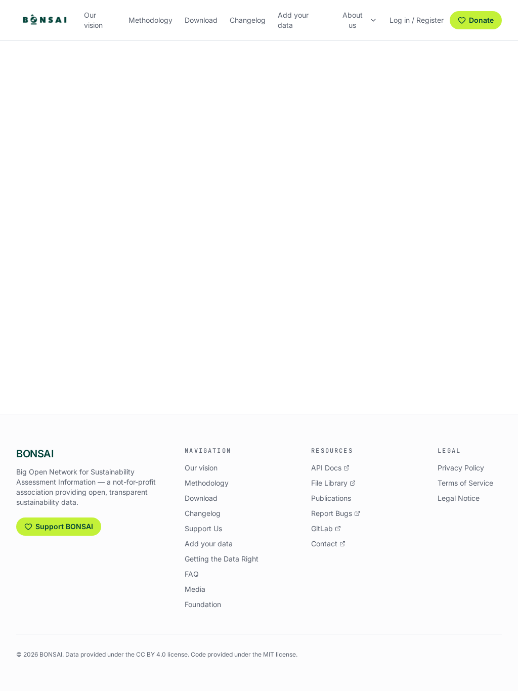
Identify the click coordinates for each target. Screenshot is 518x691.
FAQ (192, 574)
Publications (331, 498)
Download (201, 20)
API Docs (326, 467)
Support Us (203, 528)
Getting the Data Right (221, 558)
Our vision (93, 20)
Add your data (293, 20)
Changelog (248, 20)
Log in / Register (417, 20)
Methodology (150, 20)
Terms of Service (465, 483)
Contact (324, 543)
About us (352, 20)
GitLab (322, 528)
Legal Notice (459, 498)
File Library (329, 483)
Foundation (203, 604)
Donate (481, 20)
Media (195, 589)
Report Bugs (331, 513)
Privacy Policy (461, 467)
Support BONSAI (64, 526)
